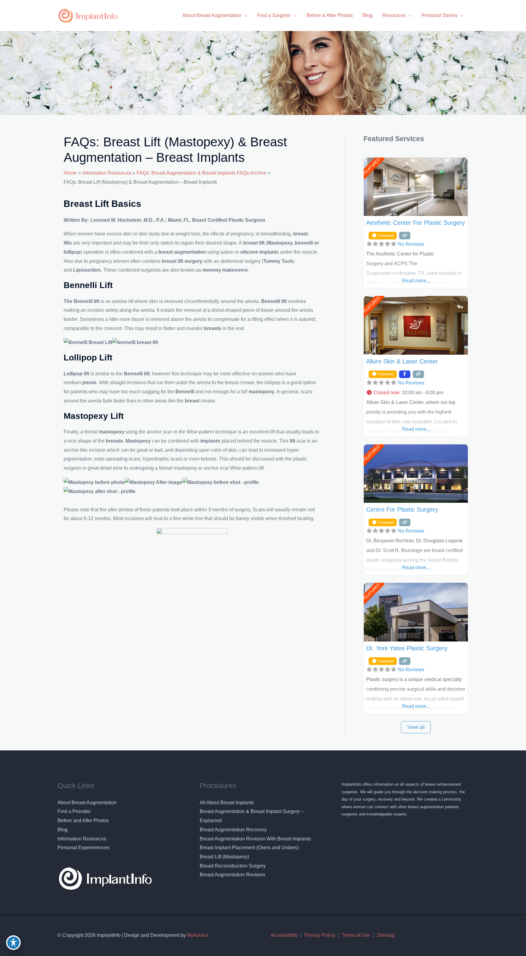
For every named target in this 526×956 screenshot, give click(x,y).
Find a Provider (74, 811)
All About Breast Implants (227, 802)
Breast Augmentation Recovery (233, 829)
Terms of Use (356, 935)
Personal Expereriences (84, 847)
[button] (415, 393)
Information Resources (82, 838)
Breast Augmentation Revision (232, 874)
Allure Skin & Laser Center (402, 361)
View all (416, 727)
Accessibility (284, 935)
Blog (63, 829)
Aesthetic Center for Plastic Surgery (415, 222)
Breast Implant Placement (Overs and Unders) (249, 847)
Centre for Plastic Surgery (402, 509)
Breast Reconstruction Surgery (233, 865)
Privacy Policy (319, 935)
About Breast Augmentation (87, 802)
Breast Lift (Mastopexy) (224, 856)
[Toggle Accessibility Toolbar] (13, 942)
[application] (244, 15)
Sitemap (386, 935)
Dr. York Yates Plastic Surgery (406, 648)
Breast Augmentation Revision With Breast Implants (255, 838)
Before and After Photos (83, 820)
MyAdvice (197, 935)
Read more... (416, 280)
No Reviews (411, 244)
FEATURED (371, 166)
